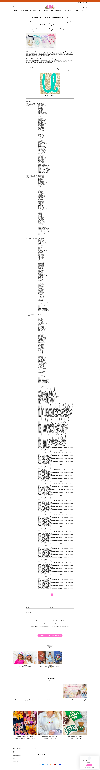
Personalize (27, 11)
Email (51, 607)
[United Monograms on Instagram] (32, 754)
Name (27, 607)
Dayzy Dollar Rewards (17, 748)
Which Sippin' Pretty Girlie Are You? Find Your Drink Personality (49, 700)
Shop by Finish (70, 11)
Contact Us (15, 752)
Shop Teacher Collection (50, 738)
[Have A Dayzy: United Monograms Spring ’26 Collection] (75, 691)
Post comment (50, 623)
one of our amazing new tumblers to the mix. (38, 55)
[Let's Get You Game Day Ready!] (75, 723)
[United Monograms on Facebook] (34, 754)
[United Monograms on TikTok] (42, 754)
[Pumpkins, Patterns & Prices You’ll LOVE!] (25, 723)
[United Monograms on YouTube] (36, 754)
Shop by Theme (38, 11)
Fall (20, 11)
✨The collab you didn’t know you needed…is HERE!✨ (50, 667)
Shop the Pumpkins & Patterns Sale (25, 738)
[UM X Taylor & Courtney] (25, 657)
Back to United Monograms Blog (50, 635)
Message (28, 612)
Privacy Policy (55, 626)
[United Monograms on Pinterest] (40, 754)
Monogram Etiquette (17, 755)
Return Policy (15, 759)
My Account (15, 747)
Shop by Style (59, 11)
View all (50, 647)
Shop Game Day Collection (75, 738)
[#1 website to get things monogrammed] (50, 83)
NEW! (16, 11)
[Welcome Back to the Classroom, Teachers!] (50, 723)
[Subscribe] (46, 751)
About (83, 11)
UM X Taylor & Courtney (25, 666)
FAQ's (14, 751)
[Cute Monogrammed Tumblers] (41, 41)
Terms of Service (63, 626)
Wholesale (15, 749)
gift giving (42, 23)
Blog (14, 754)
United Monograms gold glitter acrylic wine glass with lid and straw (51, 60)
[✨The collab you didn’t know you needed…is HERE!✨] (50, 657)
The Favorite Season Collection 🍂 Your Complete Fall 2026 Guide (25, 700)
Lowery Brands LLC (51, 766)
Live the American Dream (32, 70)
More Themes (48, 11)
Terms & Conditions (17, 757)
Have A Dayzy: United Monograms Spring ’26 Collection (75, 700)
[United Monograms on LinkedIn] (44, 754)
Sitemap (14, 758)
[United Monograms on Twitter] (38, 754)
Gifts (78, 11)
